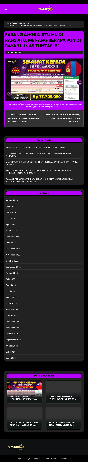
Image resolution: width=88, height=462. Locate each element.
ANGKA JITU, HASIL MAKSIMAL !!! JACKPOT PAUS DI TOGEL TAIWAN (35, 147)
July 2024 (10, 352)
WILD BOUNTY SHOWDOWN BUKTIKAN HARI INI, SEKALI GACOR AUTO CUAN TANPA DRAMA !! (24, 426)
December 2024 (13, 322)
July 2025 (10, 279)
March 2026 (11, 231)
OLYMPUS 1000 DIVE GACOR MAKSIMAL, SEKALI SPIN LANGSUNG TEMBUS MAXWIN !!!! (62, 118)
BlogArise (55, 459)
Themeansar (67, 459)
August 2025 (12, 273)
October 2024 (12, 334)
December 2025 (13, 249)
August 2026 (12, 200)
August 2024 (12, 346)
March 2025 (11, 303)
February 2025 (12, 309)
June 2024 (11, 358)
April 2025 (10, 297)
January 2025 (12, 315)
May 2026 (10, 218)
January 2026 (12, 243)
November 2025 (13, 255)
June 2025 (11, 285)
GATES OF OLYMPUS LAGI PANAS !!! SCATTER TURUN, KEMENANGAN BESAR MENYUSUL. (62, 400)
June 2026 (11, 212)
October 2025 (12, 261)
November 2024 (13, 328)
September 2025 (13, 267)
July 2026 (10, 206)
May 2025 (10, 291)
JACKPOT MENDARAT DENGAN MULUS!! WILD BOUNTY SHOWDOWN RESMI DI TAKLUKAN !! (23, 118)
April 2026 (10, 224)
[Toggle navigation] (6, 8)
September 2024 (13, 340)
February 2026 (12, 237)
